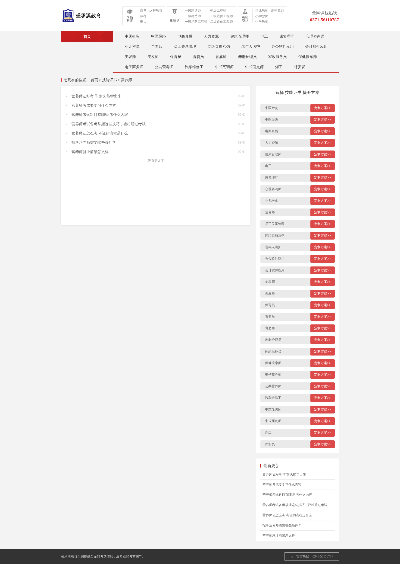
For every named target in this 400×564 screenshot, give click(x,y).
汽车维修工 (194, 67)
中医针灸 (132, 36)
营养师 (156, 46)
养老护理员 (247, 57)
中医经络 (158, 36)
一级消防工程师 (196, 21)
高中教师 (277, 10)
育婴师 (221, 57)
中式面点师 (254, 67)
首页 (94, 80)
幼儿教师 (261, 10)
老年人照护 (250, 46)
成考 (143, 16)
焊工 (279, 67)
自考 (143, 10)
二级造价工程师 (221, 21)
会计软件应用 (316, 46)
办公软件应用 (283, 46)
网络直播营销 (219, 46)
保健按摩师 (307, 57)
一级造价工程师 (221, 16)
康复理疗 (286, 36)
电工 (264, 36)
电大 (143, 21)
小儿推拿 (132, 46)
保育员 (175, 57)
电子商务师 (134, 67)
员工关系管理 (185, 46)
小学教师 (261, 16)
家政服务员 (277, 57)
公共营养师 (164, 67)
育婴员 (198, 57)
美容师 (130, 57)
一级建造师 (193, 10)
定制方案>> (322, 108)
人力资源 (211, 36)
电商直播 (185, 36)
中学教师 (261, 21)
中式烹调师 (224, 67)
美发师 (153, 57)
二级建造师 (193, 16)
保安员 (299, 67)
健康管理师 (239, 36)
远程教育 (155, 10)
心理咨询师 (315, 36)
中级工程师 (218, 10)
